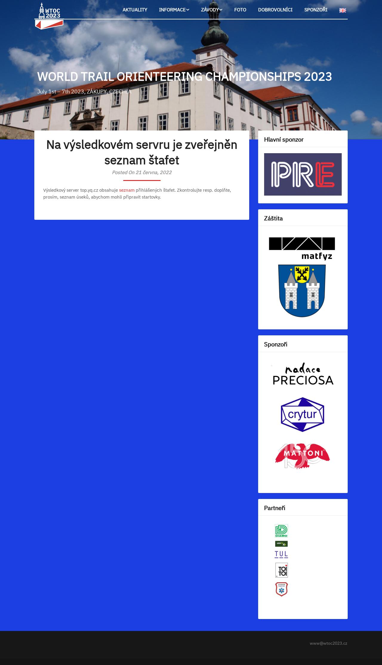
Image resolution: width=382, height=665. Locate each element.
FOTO (240, 10)
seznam (127, 190)
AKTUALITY (135, 10)
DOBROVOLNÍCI (275, 10)
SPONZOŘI (315, 10)
